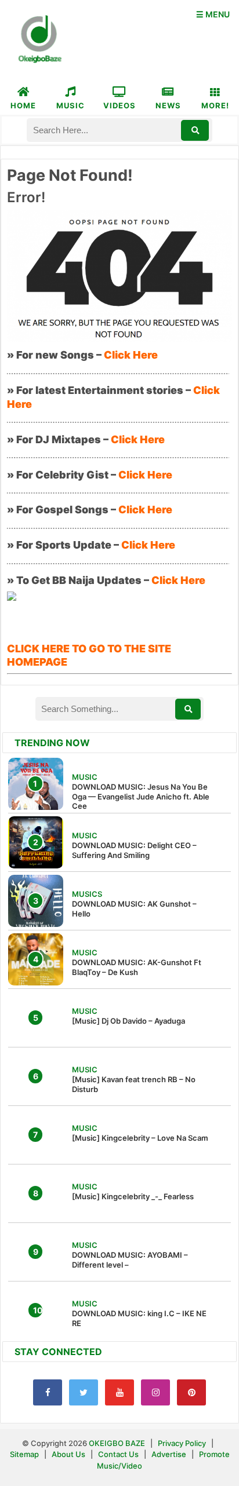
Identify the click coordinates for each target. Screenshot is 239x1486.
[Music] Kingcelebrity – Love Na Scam (140, 1137)
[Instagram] (155, 1392)
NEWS (168, 105)
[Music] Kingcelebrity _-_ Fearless (133, 1196)
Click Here (131, 355)
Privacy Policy (182, 1443)
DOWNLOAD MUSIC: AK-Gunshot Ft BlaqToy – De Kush (136, 967)
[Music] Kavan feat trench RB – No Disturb (133, 1084)
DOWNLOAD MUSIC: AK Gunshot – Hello (134, 908)
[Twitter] (83, 1392)
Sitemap (25, 1454)
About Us (68, 1454)
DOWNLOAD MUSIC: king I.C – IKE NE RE (139, 1318)
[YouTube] (119, 1392)
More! (215, 105)
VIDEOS (119, 105)
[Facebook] (47, 1392)
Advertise (168, 1454)
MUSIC (70, 105)
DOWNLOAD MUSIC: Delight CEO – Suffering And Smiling (134, 850)
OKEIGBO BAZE (117, 1443)
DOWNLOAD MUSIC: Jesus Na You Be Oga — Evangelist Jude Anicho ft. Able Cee (140, 796)
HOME (23, 105)
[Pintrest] (191, 1392)
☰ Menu (213, 14)
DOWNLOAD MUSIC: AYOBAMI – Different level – (130, 1259)
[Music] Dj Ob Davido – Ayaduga (128, 1020)
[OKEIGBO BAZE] (38, 40)
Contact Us (118, 1454)
